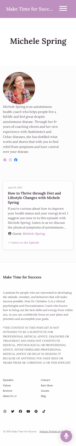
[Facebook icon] (20, 411)
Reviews (7, 390)
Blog (43, 396)
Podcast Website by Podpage (55, 431)
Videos (7, 385)
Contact (45, 380)
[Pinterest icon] (36, 411)
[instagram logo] (10, 160)
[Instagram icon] (5, 411)
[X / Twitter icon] (13, 411)
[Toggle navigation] (63, 9)
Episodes (8, 380)
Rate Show (47, 385)
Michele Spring (34, 234)
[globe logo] (5, 160)
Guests (45, 390)
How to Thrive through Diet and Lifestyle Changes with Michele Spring (34, 198)
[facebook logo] (16, 160)
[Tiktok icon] (44, 411)
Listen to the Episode (25, 242)
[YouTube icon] (28, 411)
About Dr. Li (10, 396)
